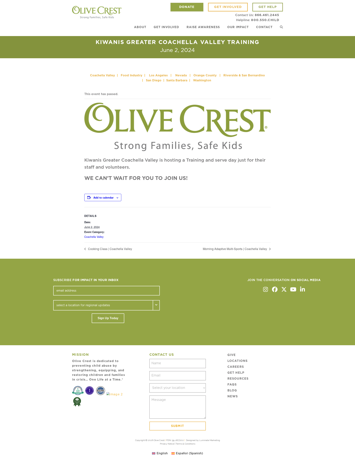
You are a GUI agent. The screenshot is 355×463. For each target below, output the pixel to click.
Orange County (205, 75)
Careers (235, 366)
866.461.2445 (267, 15)
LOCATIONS (237, 360)
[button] (281, 27)
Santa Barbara (176, 80)
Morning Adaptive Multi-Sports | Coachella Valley (235, 249)
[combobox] (103, 305)
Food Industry (131, 75)
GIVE (231, 355)
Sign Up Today (108, 318)
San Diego (153, 80)
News (232, 396)
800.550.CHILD (265, 20)
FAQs (232, 384)
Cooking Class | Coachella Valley (109, 249)
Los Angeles (158, 75)
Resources (237, 378)
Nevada (181, 75)
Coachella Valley (102, 75)
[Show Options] (156, 305)
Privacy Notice (167, 443)
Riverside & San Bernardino (244, 75)
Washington (202, 80)
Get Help (235, 372)
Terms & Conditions (185, 443)
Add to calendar (103, 197)
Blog (232, 390)
